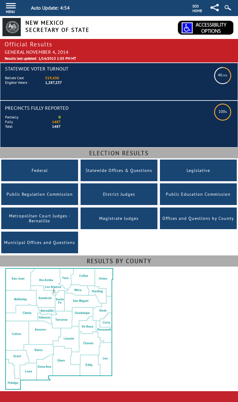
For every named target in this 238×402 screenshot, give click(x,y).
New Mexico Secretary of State (57, 26)
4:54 (65, 8)
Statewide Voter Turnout (36, 69)
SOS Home (197, 8)
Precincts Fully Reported (36, 108)
